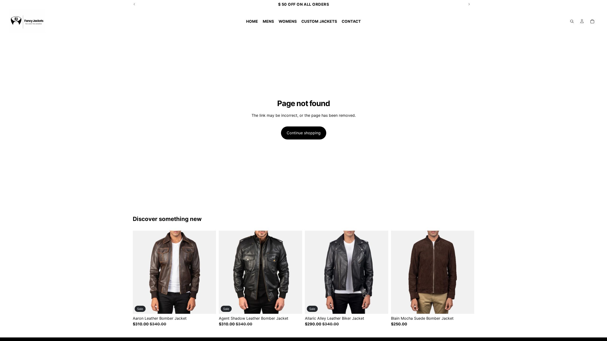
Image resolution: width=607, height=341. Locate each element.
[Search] (572, 21)
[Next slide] (209, 272)
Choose (212, 306)
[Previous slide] (140, 272)
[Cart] (592, 21)
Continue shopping (304, 132)
